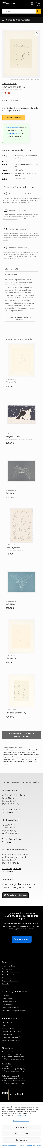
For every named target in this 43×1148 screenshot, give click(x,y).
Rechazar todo (21, 1134)
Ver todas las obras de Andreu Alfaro (22, 735)
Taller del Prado (8, 1022)
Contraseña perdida (10, 1002)
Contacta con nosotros (10, 219)
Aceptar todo (21, 1127)
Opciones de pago (9, 978)
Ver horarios (8, 812)
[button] (37, 33)
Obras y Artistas (8, 1028)
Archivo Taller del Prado (32, 79)
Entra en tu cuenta (12, 127)
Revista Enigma (9, 1034)
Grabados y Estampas (24, 155)
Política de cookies (9, 1145)
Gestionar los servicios (21, 1121)
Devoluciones (7, 969)
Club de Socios (7, 1005)
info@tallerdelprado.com (22, 884)
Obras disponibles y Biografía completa (19, 318)
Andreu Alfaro (9, 84)
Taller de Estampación (12, 1037)
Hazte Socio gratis (10, 100)
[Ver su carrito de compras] (38, 4)
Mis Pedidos (8, 999)
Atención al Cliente (9, 966)
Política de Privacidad (24, 1145)
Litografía (19, 170)
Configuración (21, 1140)
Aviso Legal (37, 1145)
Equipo (4, 1025)
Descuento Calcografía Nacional (14, 1010)
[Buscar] (38, 11)
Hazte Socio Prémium (10, 1007)
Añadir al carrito (14, 117)
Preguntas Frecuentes (10, 981)
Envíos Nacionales (9, 975)
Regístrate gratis (13, 133)
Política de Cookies (21, 1115)
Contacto (5, 984)
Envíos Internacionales (10, 972)
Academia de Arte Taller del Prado (15, 1040)
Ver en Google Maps (11, 809)
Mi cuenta (5, 996)
